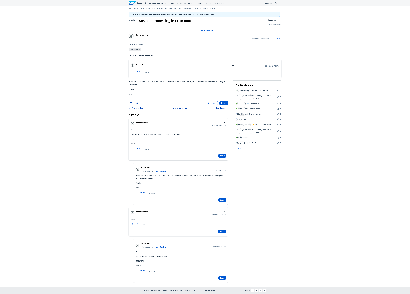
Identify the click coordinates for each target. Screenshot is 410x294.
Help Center (208, 3)
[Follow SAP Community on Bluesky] (257, 290)
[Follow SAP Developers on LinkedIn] (264, 290)
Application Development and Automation (169, 8)
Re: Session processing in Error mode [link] (204, 8)
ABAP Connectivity (135, 49)
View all (238, 148)
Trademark (187, 290)
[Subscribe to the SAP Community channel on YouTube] (260, 290)
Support (196, 290)
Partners (191, 3)
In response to (154, 171)
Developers (181, 3)
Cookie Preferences (208, 290)
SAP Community (133, 8)
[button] (272, 38)
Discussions (187, 8)
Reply (222, 156)
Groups (172, 3)
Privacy (146, 290)
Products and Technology (158, 3)
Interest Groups (150, 8)
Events (199, 3)
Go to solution (207, 30)
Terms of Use (155, 290)
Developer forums (185, 14)
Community (142, 3)
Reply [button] (223, 103)
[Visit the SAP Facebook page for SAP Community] (253, 290)
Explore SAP (268, 3)
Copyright (165, 290)
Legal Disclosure (176, 290)
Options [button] (279, 20)
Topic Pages (219, 3)
